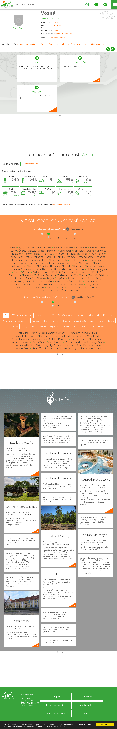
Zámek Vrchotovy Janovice (45, 348)
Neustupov (78, 266)
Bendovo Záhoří (34, 247)
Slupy (98, 278)
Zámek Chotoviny (21, 342)
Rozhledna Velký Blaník (88, 335)
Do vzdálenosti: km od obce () (46, 297)
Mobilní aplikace (88, 705)
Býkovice (103, 247)
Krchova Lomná (86, 256)
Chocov (41, 250)
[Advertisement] (58, 134)
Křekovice (21, 44)
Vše (6, 315)
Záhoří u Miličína (23, 287)
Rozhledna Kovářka (27, 332)
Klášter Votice (97, 339)
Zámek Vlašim (39, 342)
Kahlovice (38, 256)
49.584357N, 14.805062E (63, 33)
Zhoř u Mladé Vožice (49, 290)
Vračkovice (63, 284)
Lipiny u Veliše (20, 263)
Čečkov (22, 250)
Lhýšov (49, 44)
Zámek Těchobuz (79, 339)
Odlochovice (67, 269)
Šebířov (56, 23)
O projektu (56, 696)
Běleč (21, 247)
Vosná (48, 13)
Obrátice (54, 269)
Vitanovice (19, 284)
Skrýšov (63, 44)
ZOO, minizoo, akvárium (21, 315)
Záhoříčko (39, 287)
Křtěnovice (55, 259)
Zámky (55, 321)
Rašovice (39, 275)
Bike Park (42, 326)
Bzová (14, 250)
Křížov (45, 259)
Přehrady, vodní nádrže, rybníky (100, 315)
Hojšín (35, 253)
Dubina (90, 250)
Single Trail (54, 326)
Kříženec (42, 44)
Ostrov (17, 272)
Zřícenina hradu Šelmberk (52, 332)
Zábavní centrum (81, 326)
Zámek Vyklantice (25, 345)
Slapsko (71, 278)
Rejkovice (62, 275)
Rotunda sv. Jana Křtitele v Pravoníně (50, 339)
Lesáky (73, 259)
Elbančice (101, 250)
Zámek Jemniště (65, 345)
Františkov (16, 253)
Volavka (52, 284)
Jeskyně (111, 321)
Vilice (102, 281)
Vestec (94, 281)
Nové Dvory (42, 269)
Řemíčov (73, 275)
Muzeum (66, 326)
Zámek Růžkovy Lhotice (72, 348)
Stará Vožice (46, 281)
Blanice (48, 247)
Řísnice (83, 275)
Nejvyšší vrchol (28, 326)
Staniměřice (32, 281)
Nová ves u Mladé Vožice (22, 269)
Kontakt (88, 713)
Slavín (90, 278)
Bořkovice (68, 247)
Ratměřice (51, 275)
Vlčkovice (42, 284)
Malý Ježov (71, 263)
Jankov (101, 253)
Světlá (70, 281)
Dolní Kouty (79, 250)
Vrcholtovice (77, 44)
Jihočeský (57, 25)
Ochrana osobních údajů (56, 713)
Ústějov (78, 281)
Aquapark (39, 315)
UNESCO (50, 315)
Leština (82, 259)
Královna (71, 256)
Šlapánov (61, 278)
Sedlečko (19, 278)
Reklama (88, 696)
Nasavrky (66, 266)
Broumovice (81, 247)
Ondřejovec (101, 269)
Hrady (46, 321)
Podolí (65, 272)
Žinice (65, 290)
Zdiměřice (95, 287)
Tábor (56, 30)
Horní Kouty (47, 253)
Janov (13, 256)
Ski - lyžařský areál (65, 315)
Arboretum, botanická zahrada (15, 321)
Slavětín (81, 278)
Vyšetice (86, 44)
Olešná (90, 269)
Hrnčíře (85, 253)
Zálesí (61, 287)
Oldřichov (80, 269)
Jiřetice (28, 256)
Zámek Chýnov (93, 348)
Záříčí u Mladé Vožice (97, 44)
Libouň (100, 259)
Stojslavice (60, 281)
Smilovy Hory (17, 281)
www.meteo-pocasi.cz (61, 205)
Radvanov (28, 275)
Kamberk (50, 256)
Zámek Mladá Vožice (26, 335)
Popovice (56, 44)
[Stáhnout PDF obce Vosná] (108, 49)
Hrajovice (74, 253)
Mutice (31, 266)
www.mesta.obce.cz (58, 38)
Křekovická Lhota (32, 44)
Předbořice (98, 272)
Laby (65, 259)
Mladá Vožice (85, 263)
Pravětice (85, 272)
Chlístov (32, 250)
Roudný (93, 275)
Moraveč (98, 263)
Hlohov (27, 253)
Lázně (15, 326)
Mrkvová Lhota (18, 266)
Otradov (26, 272)
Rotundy (100, 321)
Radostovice (15, 275)
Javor (20, 256)
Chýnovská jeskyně (45, 345)
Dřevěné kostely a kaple (83, 321)
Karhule (61, 256)
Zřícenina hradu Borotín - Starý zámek (84, 342)
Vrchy (88, 284)
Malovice (60, 263)
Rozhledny (36, 321)
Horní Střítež (61, 253)
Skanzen (80, 315)
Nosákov (90, 266)
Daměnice (52, 250)
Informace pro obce (56, 705)
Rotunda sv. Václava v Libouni (83, 332)
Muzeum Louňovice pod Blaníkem (56, 335)
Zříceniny (66, 321)
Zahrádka (51, 287)
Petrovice (45, 272)
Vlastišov (31, 284)
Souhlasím (105, 724)
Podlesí (56, 272)
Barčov (13, 247)
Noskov (100, 266)
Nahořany (55, 266)
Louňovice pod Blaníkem (41, 263)
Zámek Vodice (55, 342)
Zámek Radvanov (20, 339)
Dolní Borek (65, 250)
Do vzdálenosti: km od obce (49, 229)
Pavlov (36, 272)
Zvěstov (74, 290)
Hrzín (93, 253)
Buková (93, 247)
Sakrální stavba (98, 326)
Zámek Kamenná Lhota (88, 345)
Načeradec (42, 266)
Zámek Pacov (23, 348)
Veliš (86, 281)
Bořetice (57, 247)
